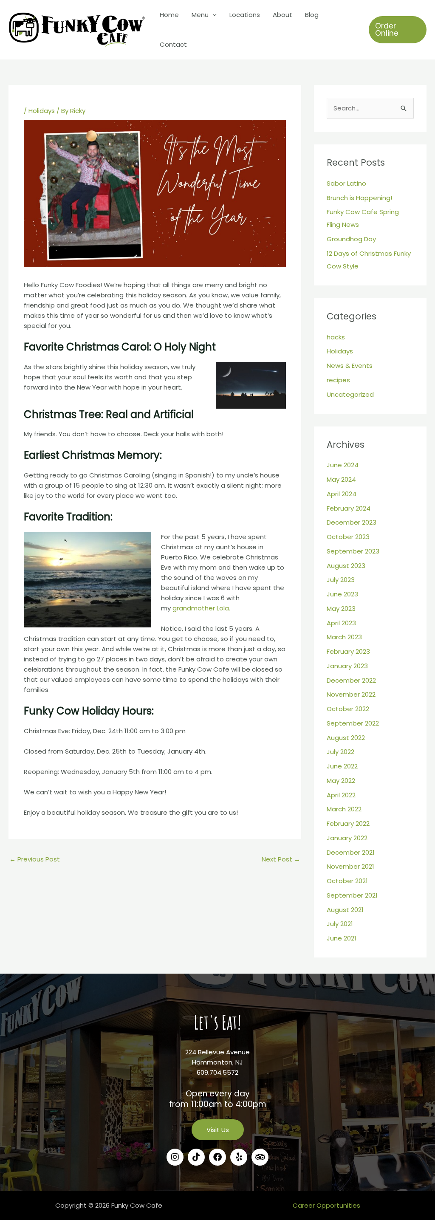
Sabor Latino (346, 183)
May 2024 (341, 479)
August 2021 (345, 909)
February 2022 (348, 823)
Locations (244, 14)
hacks (336, 337)
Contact (173, 44)
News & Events (350, 365)
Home (169, 14)
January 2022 (347, 837)
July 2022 (340, 751)
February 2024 (348, 508)
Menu (200, 14)
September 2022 (353, 723)
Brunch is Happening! (359, 197)
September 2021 (352, 895)
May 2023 (341, 608)
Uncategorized (350, 394)
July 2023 (341, 579)
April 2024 (341, 493)
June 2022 (342, 766)
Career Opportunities (326, 1205)
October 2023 (348, 536)
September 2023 (353, 551)
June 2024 (343, 464)
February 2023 (348, 651)
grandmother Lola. (201, 608)
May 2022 (341, 780)
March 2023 (344, 637)
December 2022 (351, 680)
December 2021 (351, 852)
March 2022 (344, 809)
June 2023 (342, 594)
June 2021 (341, 938)
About (282, 14)
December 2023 (351, 522)
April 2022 (341, 795)
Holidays (41, 110)
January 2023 (347, 665)
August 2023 (346, 565)
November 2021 (350, 866)
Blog (312, 14)
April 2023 (341, 622)
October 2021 (347, 880)
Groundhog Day (351, 238)
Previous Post (34, 859)
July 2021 (340, 923)
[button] (398, 29)
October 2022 (348, 708)
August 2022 (346, 737)
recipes (338, 380)
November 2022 (351, 694)
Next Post (281, 859)
